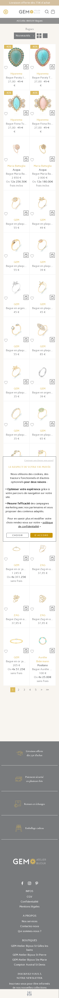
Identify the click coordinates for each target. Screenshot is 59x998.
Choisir (17, 535)
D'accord (41, 535)
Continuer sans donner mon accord (38, 460)
